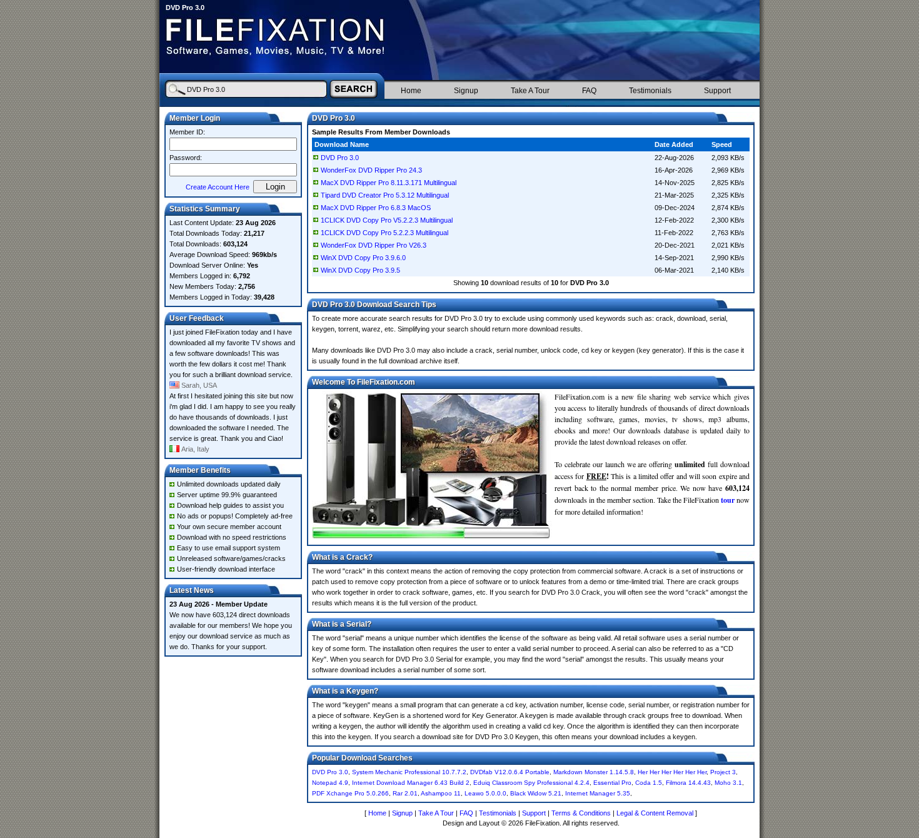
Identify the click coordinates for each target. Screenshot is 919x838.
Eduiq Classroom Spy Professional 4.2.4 (531, 782)
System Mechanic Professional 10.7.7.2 (409, 772)
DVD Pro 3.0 (340, 157)
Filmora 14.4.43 (688, 782)
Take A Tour (530, 90)
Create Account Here (217, 187)
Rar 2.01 (405, 793)
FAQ (589, 90)
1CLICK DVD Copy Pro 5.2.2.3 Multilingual (384, 232)
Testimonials (650, 90)
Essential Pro (612, 782)
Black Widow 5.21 (535, 793)
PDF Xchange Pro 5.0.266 (350, 793)
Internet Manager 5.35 (597, 793)
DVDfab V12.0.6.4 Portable (510, 772)
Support (717, 90)
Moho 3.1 (728, 782)
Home (411, 90)
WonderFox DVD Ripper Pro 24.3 (371, 170)
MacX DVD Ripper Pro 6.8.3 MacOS (376, 207)
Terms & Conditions (581, 813)
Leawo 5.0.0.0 (485, 793)
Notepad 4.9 (330, 782)
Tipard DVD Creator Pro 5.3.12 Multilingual (385, 195)
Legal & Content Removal (654, 813)
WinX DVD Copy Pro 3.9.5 (360, 270)
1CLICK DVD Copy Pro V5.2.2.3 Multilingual (387, 220)
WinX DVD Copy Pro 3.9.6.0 (363, 257)
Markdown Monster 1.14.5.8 (593, 772)
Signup (466, 90)
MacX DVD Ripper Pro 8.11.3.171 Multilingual (388, 182)
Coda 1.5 (648, 782)
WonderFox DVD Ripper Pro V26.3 (373, 245)
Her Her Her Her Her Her (672, 772)
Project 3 (723, 772)
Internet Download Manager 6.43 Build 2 (411, 782)
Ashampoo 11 (441, 793)
